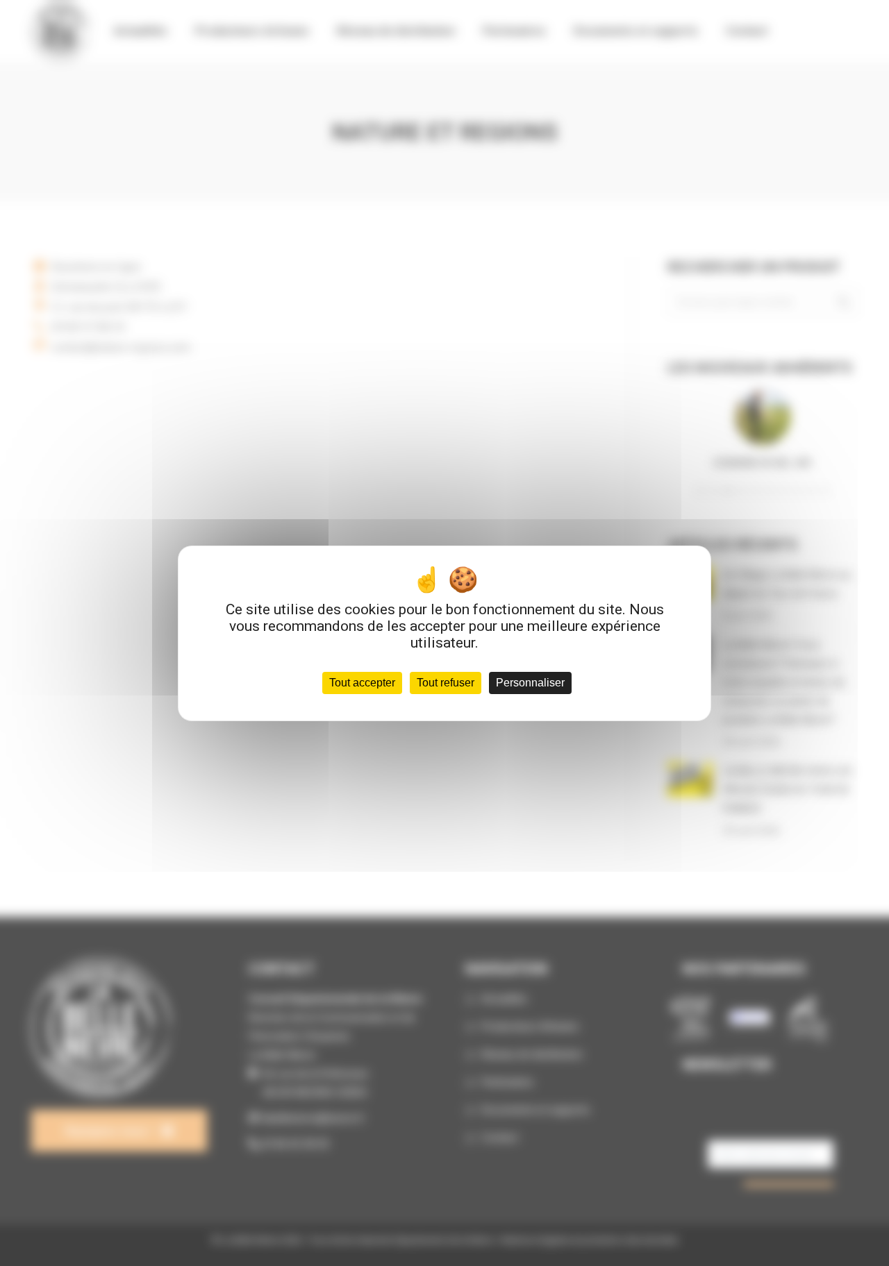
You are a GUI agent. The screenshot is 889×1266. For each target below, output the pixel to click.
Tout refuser (445, 683)
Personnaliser (530, 683)
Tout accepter (362, 683)
